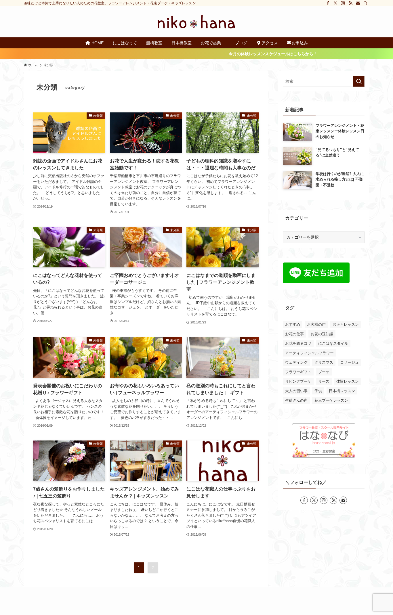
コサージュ (349, 362)
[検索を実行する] (359, 81)
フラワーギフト (298, 372)
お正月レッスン (346, 324)
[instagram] (343, 3)
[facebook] (328, 3)
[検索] (365, 3)
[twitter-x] (335, 3)
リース (323, 381)
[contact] (358, 3)
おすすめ (292, 324)
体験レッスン (347, 381)
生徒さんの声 (296, 400)
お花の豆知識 (322, 334)
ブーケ (323, 372)
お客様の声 (316, 324)
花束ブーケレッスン (331, 400)
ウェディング (296, 362)
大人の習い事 (296, 391)
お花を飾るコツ (298, 343)
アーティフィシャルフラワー (309, 353)
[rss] (350, 3)
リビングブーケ (298, 381)
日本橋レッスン (342, 391)
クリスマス (323, 362)
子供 (318, 391)
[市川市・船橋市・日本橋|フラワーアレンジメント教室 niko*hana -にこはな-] (196, 21)
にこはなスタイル (333, 343)
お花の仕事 (294, 334)
